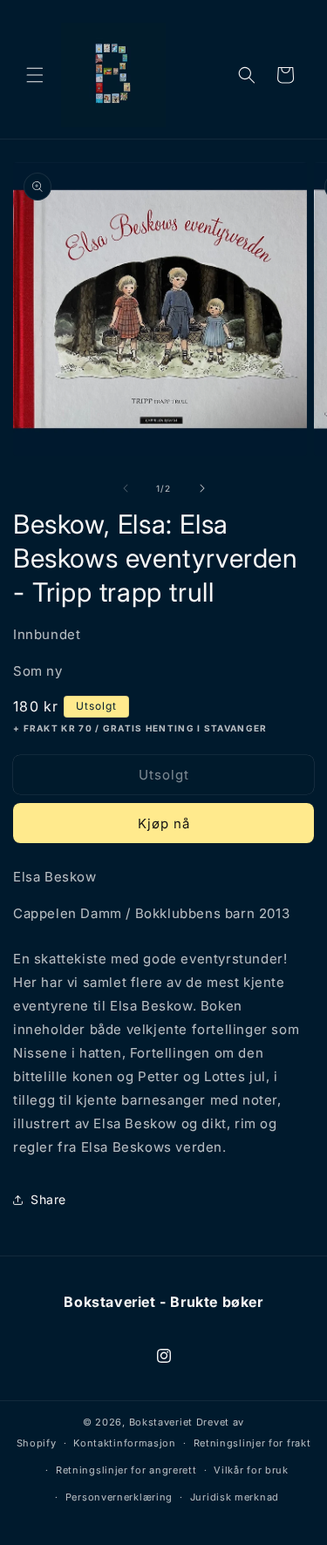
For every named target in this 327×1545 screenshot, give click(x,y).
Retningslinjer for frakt (252, 1443)
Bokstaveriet (161, 1422)
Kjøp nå (164, 823)
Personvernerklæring (119, 1497)
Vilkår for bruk (251, 1470)
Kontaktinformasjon (124, 1443)
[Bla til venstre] (125, 488)
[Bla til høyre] (202, 488)
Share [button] (48, 1199)
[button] (35, 75)
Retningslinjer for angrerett (126, 1470)
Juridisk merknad (234, 1497)
